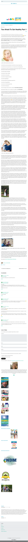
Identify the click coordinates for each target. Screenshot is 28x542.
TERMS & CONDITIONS (3, 531)
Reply (2, 295)
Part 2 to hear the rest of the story (10, 259)
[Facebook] (11, 3)
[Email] (15, 3)
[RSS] (16, 3)
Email (2, 346)
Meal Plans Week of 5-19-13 (22, 268)
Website (2, 349)
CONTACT (2, 528)
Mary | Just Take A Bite (7, 262)
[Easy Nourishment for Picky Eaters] (14, 433)
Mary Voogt (4, 299)
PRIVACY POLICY (3, 529)
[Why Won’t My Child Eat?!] (14, 445)
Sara (3, 307)
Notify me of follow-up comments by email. (7, 355)
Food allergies (3, 264)
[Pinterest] (13, 3)
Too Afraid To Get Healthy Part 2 (6, 268)
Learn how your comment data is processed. (17, 360)
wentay (4, 276)
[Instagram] (12, 3)
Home (2, 25)
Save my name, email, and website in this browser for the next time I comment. (11, 353)
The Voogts (4, 320)
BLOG (4, 25)
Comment (2, 333)
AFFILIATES (2, 526)
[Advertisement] (14, 12)
